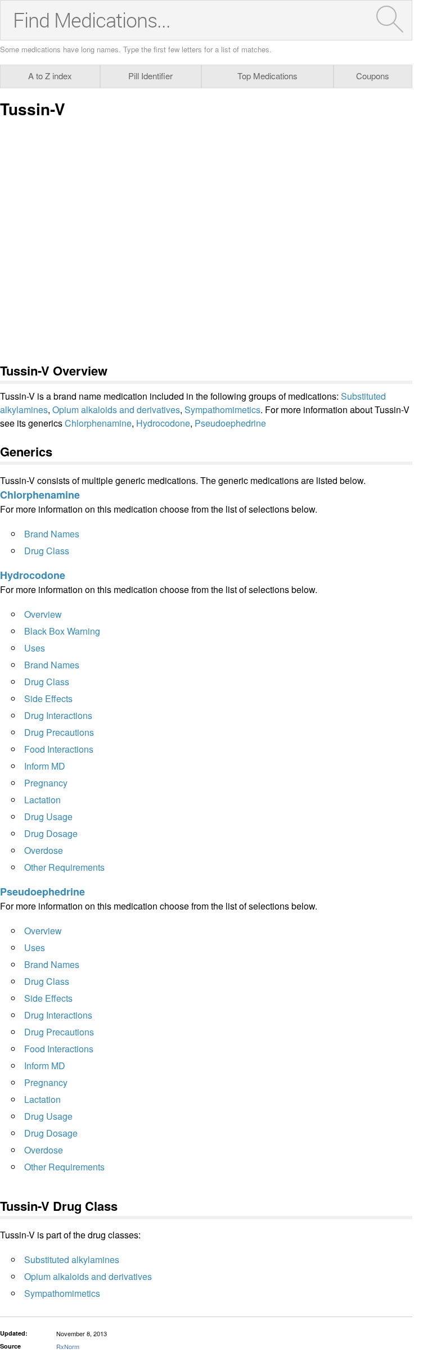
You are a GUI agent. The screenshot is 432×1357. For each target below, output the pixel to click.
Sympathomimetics (222, 409)
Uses (34, 647)
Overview (43, 614)
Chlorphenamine (98, 423)
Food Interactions (58, 749)
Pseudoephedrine (230, 423)
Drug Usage (48, 816)
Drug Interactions (58, 715)
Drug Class (46, 550)
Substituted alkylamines (71, 1259)
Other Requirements (64, 867)
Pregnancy (46, 782)
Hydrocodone (163, 423)
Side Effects (48, 698)
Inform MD (44, 765)
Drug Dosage (51, 833)
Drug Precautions (59, 732)
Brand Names (51, 533)
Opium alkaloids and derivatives (116, 409)
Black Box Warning (62, 631)
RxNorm (67, 1346)
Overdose (43, 850)
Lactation (42, 799)
